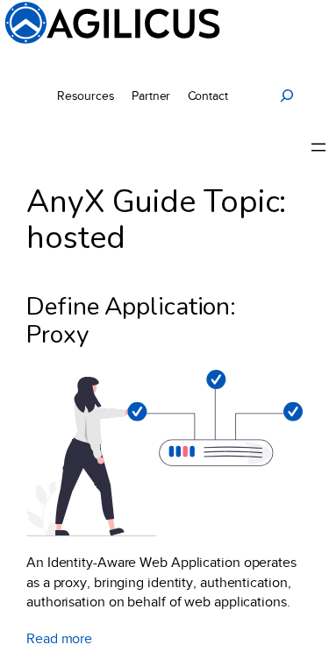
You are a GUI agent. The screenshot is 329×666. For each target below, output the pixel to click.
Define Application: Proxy (131, 321)
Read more (59, 639)
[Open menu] (318, 147)
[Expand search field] (287, 95)
